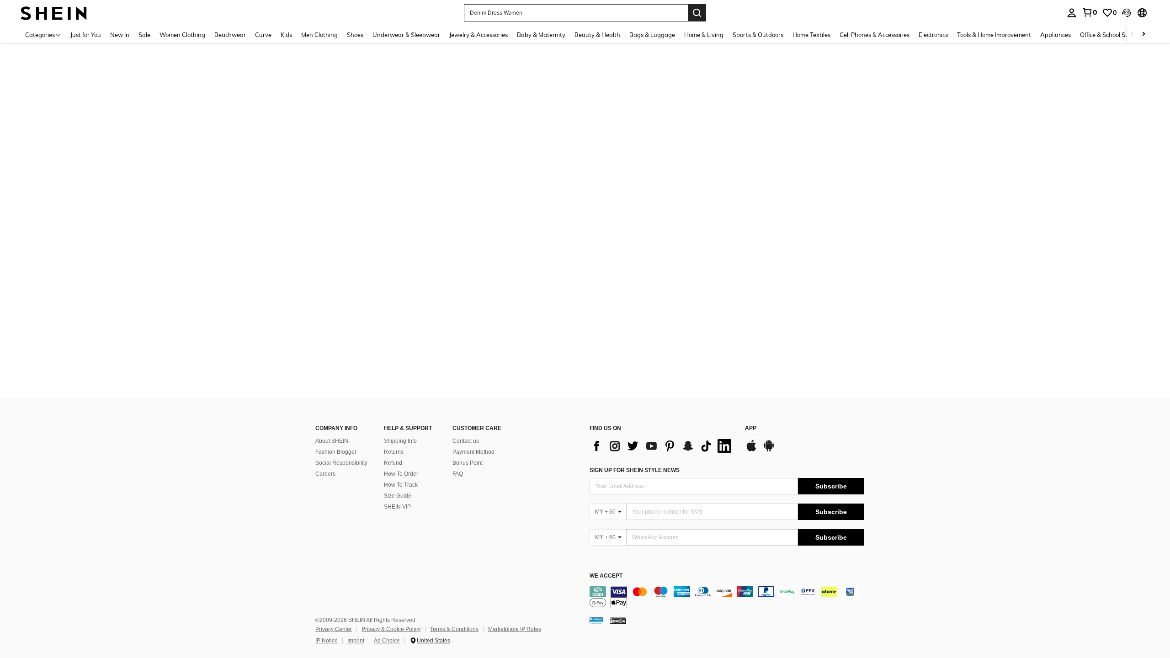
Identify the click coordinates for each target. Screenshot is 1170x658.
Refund (393, 463)
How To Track (401, 485)
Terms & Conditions (454, 629)
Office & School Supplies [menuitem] (1112, 34)
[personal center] (1071, 12)
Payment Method (473, 452)
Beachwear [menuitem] (230, 34)
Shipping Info (400, 441)
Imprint (355, 640)
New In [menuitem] (119, 34)
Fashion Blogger (335, 452)
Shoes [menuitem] (355, 34)
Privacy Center (333, 629)
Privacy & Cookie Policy (391, 629)
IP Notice (326, 640)
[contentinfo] (727, 597)
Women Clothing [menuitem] (182, 34)
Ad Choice (387, 640)
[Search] (697, 12)
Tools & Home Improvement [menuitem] (994, 34)
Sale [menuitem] (144, 34)
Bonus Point (467, 463)
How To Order (401, 474)
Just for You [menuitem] (85, 34)
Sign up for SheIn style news (635, 470)
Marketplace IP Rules (514, 629)
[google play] (768, 450)
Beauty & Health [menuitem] (597, 34)
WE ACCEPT (606, 576)
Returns (394, 452)
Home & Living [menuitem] (703, 34)
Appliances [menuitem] (1055, 34)
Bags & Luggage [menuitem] (652, 34)
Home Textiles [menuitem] (811, 34)
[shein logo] (54, 12)
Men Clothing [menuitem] (319, 34)
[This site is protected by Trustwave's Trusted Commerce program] (596, 620)
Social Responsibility (341, 463)
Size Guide (397, 496)
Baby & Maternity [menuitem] (541, 34)
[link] (1089, 12)
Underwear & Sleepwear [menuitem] (406, 34)
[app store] (751, 450)
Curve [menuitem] (263, 34)
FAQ (457, 474)
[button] (1126, 12)
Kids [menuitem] (286, 34)
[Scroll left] (1132, 34)
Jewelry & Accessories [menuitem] (478, 34)
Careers (325, 474)
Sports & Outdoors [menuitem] (758, 34)
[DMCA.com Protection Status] (618, 620)
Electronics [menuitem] (933, 34)
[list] (663, 446)
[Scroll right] (1143, 34)
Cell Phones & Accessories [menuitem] (874, 34)
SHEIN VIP (397, 507)
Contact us (465, 441)
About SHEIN (331, 441)
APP (750, 428)
